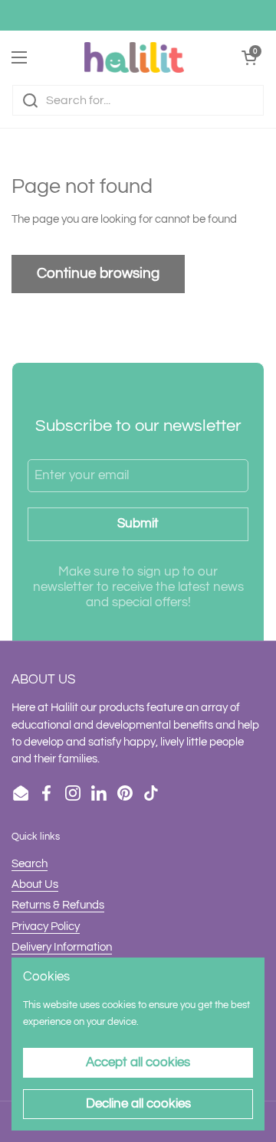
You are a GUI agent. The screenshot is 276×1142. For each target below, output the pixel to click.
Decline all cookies (138, 1104)
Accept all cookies (138, 1062)
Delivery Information (62, 947)
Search (30, 864)
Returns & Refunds (58, 905)
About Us (35, 884)
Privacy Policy (46, 926)
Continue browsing (98, 273)
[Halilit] (134, 57)
